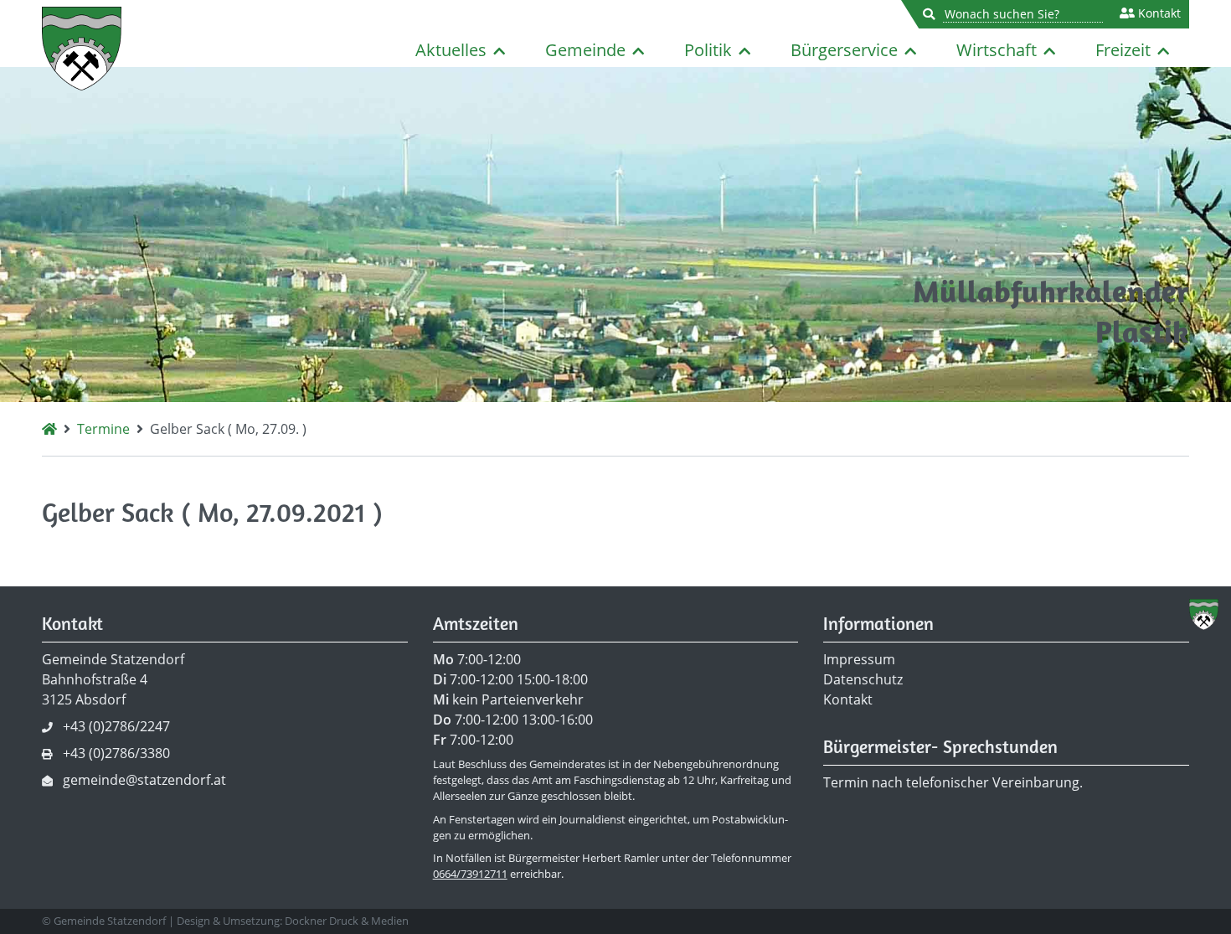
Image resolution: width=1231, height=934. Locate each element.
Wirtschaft (996, 50)
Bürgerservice (844, 50)
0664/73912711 (470, 873)
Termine (103, 429)
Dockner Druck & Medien (347, 920)
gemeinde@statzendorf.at (144, 780)
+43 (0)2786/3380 (116, 753)
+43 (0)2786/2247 (116, 726)
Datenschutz (863, 679)
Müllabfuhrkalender (1051, 291)
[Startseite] (49, 429)
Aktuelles (451, 50)
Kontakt (1158, 13)
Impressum (859, 659)
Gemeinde (585, 50)
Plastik (1142, 331)
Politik (708, 50)
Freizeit (1123, 50)
